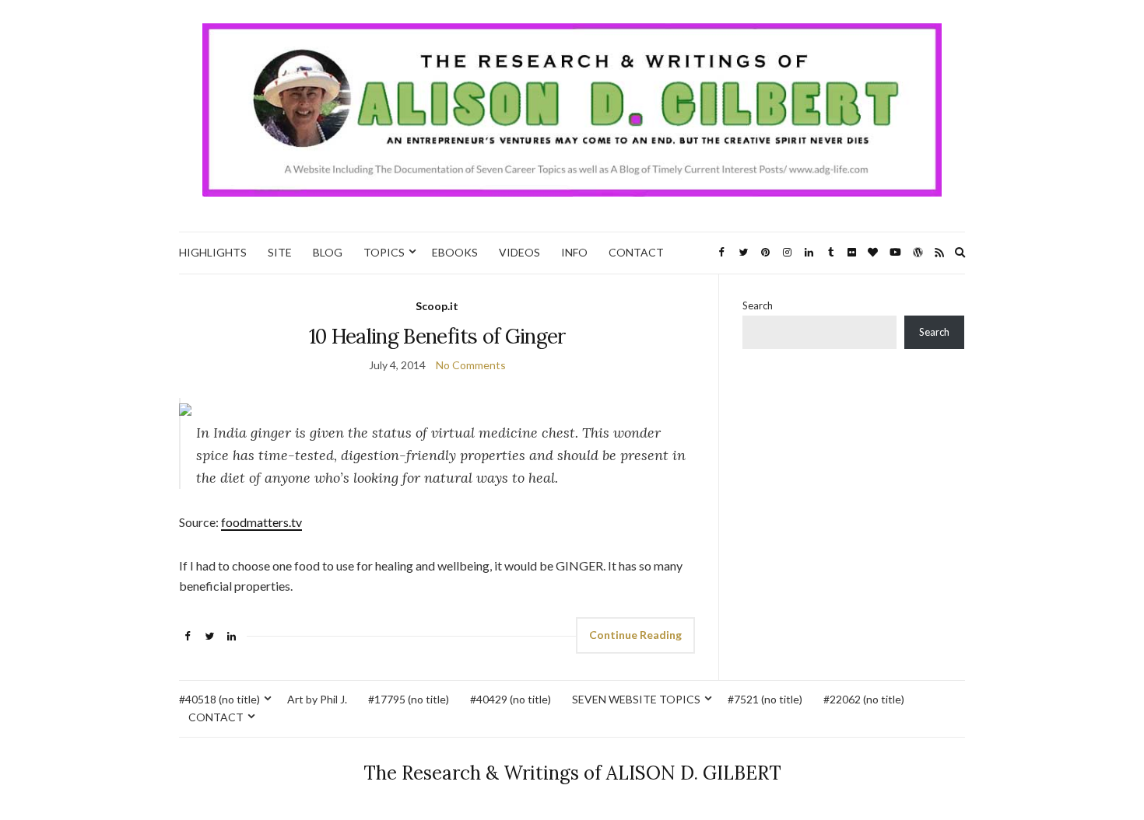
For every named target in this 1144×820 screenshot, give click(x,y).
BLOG (327, 252)
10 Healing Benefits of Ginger (437, 336)
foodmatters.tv (261, 522)
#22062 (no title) (863, 699)
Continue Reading (635, 634)
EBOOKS (455, 252)
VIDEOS (519, 252)
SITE (280, 252)
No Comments (471, 365)
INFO (574, 252)
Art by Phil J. (317, 699)
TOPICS (384, 252)
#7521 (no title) (765, 699)
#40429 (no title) (510, 699)
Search (757, 305)
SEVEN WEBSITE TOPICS (636, 699)
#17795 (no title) (408, 699)
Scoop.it (437, 305)
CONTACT (636, 252)
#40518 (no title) (219, 699)
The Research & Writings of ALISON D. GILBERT (572, 773)
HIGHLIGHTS (213, 252)
